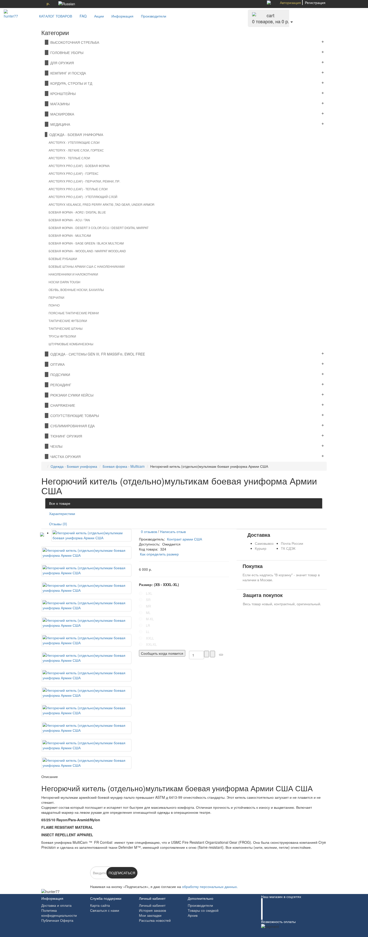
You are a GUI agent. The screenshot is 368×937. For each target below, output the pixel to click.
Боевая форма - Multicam (70, 235)
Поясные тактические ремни (74, 313)
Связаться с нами (104, 910)
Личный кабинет (152, 905)
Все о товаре (59, 503)
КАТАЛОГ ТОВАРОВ (54, 16)
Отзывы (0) (58, 523)
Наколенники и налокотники (73, 274)
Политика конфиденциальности (59, 913)
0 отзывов (148, 531)
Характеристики (62, 513)
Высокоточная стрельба (73, 42)
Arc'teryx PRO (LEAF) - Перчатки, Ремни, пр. (84, 181)
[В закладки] (221, 655)
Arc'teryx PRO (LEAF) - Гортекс (74, 173)
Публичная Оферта (57, 920)
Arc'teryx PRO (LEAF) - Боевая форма (79, 166)
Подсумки (59, 374)
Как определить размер (159, 554)
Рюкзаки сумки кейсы (70, 395)
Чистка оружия (64, 456)
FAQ (83, 16)
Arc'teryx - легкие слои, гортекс (76, 150)
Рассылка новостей (155, 920)
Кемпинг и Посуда (67, 73)
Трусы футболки (62, 336)
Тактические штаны (66, 328)
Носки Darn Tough (64, 282)
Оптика (56, 364)
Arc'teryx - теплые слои (69, 158)
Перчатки (56, 297)
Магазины (59, 103)
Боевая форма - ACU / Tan (69, 220)
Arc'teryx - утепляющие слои (74, 142)
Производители (153, 16)
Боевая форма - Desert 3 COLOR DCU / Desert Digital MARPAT (98, 228)
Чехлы (55, 446)
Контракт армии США (184, 539)
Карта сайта (100, 905)
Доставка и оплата (56, 905)
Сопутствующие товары (73, 415)
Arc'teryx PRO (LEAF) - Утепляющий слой (83, 196)
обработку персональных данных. (210, 886)
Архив (193, 915)
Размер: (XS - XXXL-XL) (159, 584)
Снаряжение (61, 405)
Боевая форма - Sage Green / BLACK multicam (86, 243)
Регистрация (315, 2)
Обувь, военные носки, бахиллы (76, 290)
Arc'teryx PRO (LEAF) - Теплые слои (78, 189)
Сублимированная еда (71, 425)
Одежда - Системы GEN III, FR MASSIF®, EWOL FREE (96, 354)
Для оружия (61, 62)
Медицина (59, 124)
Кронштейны (62, 93)
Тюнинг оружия (65, 436)
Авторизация (290, 2)
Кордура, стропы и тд (70, 83)
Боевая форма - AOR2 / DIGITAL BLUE (77, 212)
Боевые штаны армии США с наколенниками (87, 266)
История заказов (152, 910)
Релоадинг (59, 384)
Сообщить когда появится (162, 653)
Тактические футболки (68, 320)
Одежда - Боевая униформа (75, 134)
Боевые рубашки (63, 258)
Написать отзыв (173, 531)
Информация (122, 16)
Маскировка (61, 114)
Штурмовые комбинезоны (71, 344)
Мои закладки (150, 915)
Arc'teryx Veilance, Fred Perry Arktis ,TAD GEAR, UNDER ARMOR (101, 204)
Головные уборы (65, 52)
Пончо (54, 305)
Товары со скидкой (203, 910)
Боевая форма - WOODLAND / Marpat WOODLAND (87, 251)
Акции (99, 16)
